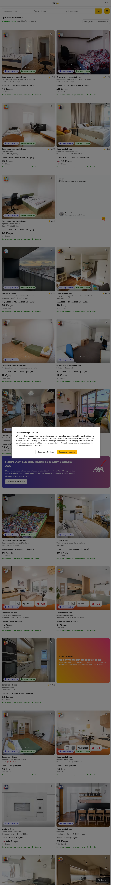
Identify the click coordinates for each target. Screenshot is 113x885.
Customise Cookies (46, 452)
